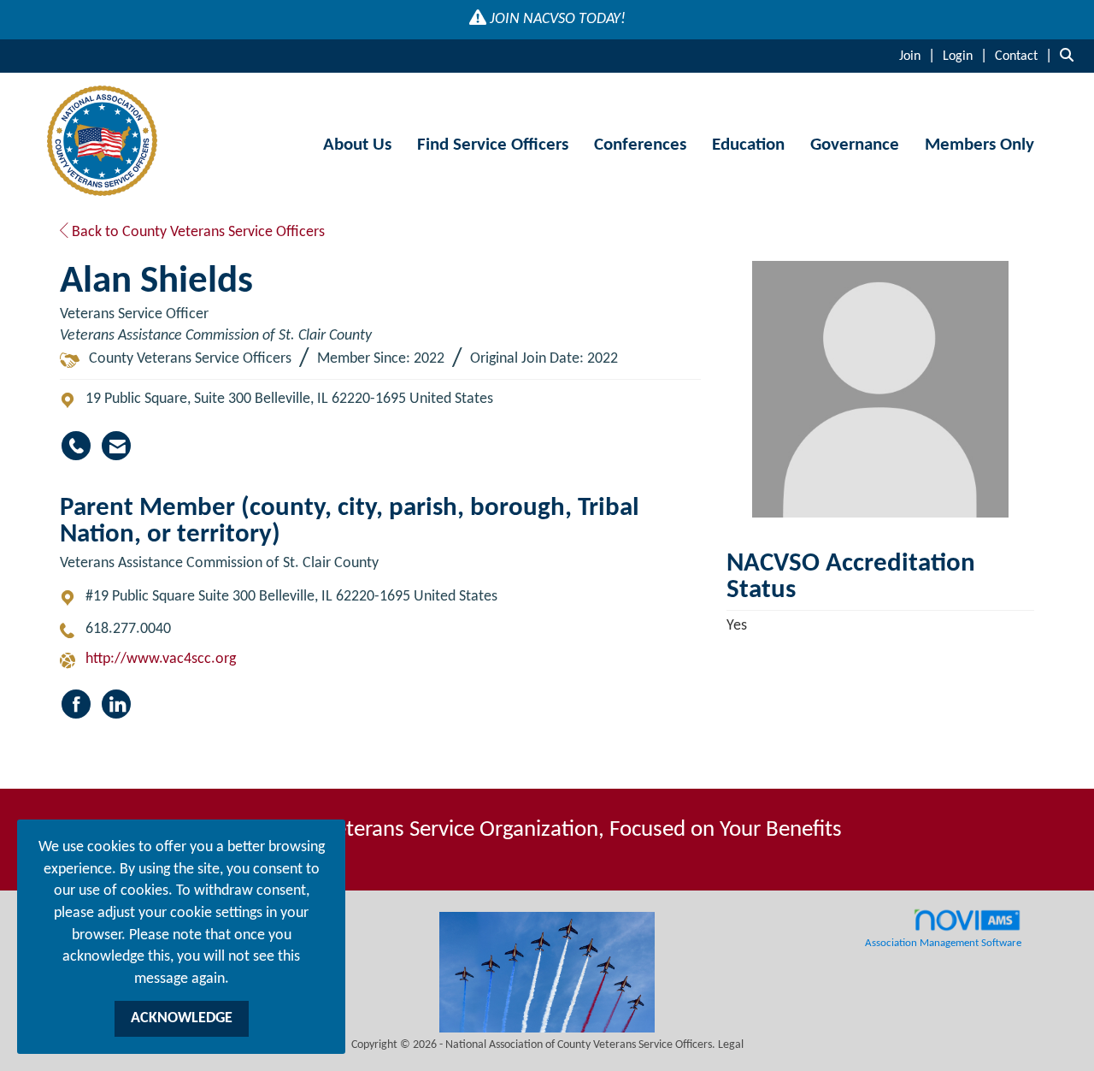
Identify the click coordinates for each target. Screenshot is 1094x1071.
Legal (731, 1044)
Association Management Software (943, 943)
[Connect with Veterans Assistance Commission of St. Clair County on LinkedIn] (116, 704)
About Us (357, 145)
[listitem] (919, 56)
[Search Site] (1070, 56)
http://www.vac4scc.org (160, 659)
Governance (854, 145)
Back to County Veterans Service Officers (196, 232)
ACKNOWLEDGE (181, 1018)
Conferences (640, 145)
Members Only (979, 145)
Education (748, 145)
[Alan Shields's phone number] (76, 445)
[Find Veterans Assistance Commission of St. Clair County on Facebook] (76, 704)
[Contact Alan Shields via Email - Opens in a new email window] (116, 445)
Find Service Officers (492, 145)
